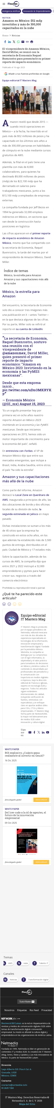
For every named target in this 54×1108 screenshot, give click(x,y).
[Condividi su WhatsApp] (18, 42)
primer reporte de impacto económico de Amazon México (26, 238)
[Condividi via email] (23, 42)
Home (5, 35)
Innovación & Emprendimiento (37, 11)
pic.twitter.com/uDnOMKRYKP (27, 392)
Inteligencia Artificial (11, 11)
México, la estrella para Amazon (22, 275)
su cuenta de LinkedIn (29, 329)
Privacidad (46, 1010)
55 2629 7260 (7, 1088)
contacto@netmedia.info (14, 1084)
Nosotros (9, 1010)
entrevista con (19, 450)
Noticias (16, 35)
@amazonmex (14, 353)
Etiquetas (22, 1010)
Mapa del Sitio (27, 1104)
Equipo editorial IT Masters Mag (19, 80)
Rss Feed (34, 1010)
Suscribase (25, 1001)
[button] (4, 4)
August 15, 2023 (32, 404)
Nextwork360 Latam (11, 1023)
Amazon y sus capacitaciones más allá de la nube (26, 281)
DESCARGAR (41, 799)
